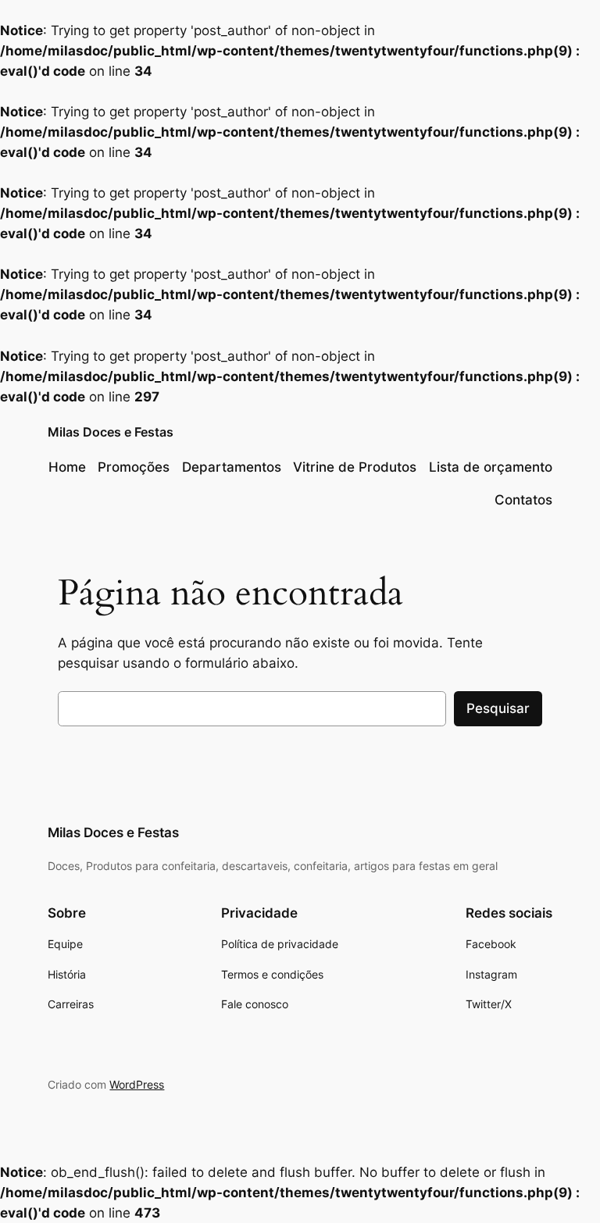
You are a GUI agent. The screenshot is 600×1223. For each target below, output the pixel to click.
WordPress (136, 1084)
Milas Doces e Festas (110, 432)
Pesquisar (498, 708)
